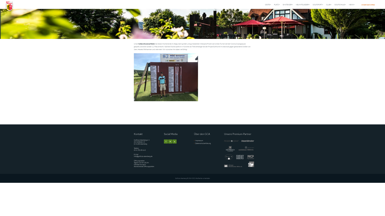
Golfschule (339, 5)
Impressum (199, 141)
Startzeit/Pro (368, 5)
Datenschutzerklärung (203, 143)
